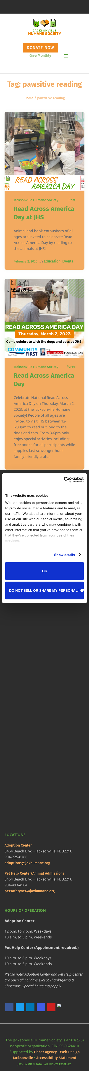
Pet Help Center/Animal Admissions (34, 873)
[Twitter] (20, 1007)
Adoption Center (18, 845)
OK (44, 571)
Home (29, 98)
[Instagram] (41, 1007)
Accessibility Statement (56, 1058)
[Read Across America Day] (44, 318)
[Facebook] (9, 1007)
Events (67, 261)
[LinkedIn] (30, 1007)
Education (52, 261)
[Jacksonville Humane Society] (44, 27)
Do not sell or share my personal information (46, 590)
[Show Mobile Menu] (66, 56)
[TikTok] (62, 1007)
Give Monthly (40, 55)
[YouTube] (51, 1007)
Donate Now (40, 47)
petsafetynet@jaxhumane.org (30, 891)
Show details (64, 554)
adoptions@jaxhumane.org (27, 863)
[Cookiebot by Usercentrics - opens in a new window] (64, 479)
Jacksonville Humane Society (36, 200)
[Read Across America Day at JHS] (44, 151)
